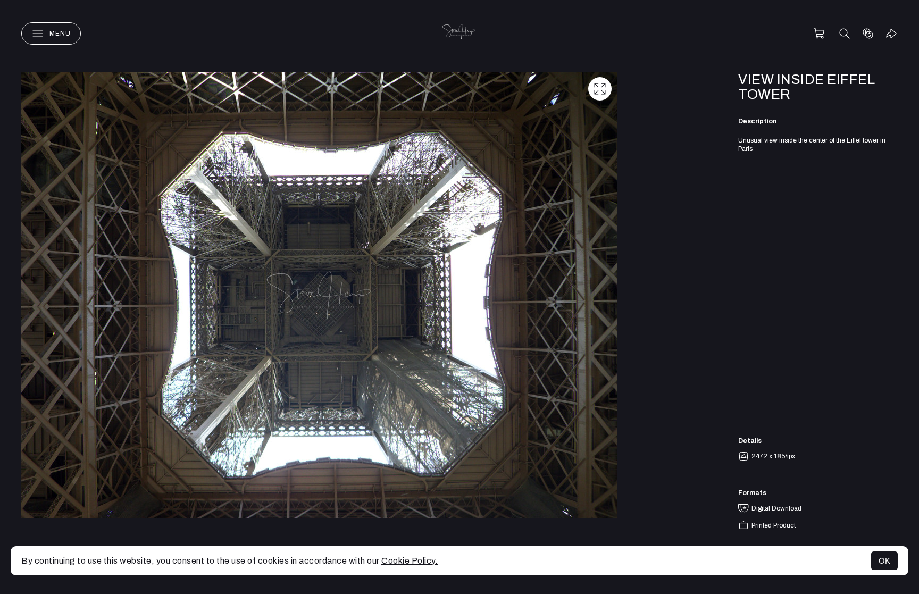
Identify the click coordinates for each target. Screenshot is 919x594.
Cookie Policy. (409, 560)
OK (884, 560)
